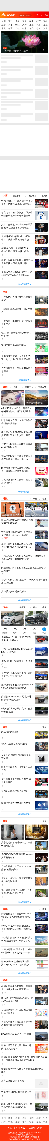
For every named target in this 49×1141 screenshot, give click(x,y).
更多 (45, 28)
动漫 (31, 1121)
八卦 (3, 1121)
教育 (10, 28)
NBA (17, 24)
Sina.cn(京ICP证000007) (18, 1139)
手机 (35, 498)
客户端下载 (19, 1127)
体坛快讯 (32, 195)
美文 (24, 1117)
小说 (3, 28)
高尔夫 (45, 195)
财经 (10, 20)
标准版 (21, 15)
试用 (44, 498)
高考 (44, 727)
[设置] (46, 15)
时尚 (5, 820)
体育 (17, 20)
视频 (45, 20)
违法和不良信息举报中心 (24, 1135)
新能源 (22, 607)
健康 (24, 28)
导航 (9, 1127)
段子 (10, 1117)
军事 (31, 20)
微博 (38, 28)
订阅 (45, 1117)
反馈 (39, 1127)
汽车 (38, 24)
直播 (3, 24)
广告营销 (31, 1127)
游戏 (5, 908)
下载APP (42, 387)
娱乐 (24, 20)
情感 (10, 1121)
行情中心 (29, 387)
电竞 (44, 909)
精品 (31, 28)
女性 (17, 28)
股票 (31, 24)
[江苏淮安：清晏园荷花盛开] (24, 43)
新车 (35, 607)
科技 (38, 20)
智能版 (28, 15)
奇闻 (3, 1117)
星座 (45, 24)
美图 (10, 24)
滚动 (5, 979)
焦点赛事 (17, 195)
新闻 (3, 20)
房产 (24, 24)
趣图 (17, 1117)
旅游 (17, 1121)
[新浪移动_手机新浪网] (8, 15)
